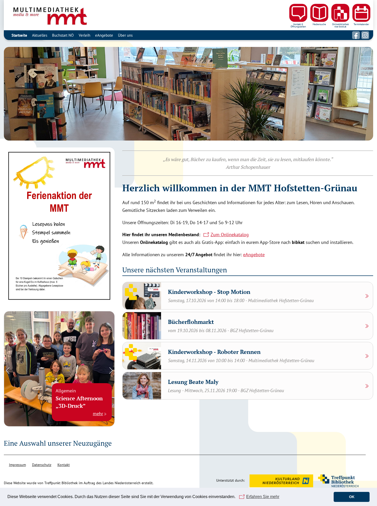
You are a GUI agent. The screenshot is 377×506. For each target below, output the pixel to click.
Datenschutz (41, 464)
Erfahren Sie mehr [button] (262, 496)
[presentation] (7, 370)
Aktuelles (39, 35)
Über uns (125, 35)
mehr (98, 413)
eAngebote (104, 35)
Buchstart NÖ (63, 35)
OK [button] (351, 497)
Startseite (19, 35)
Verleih (84, 35)
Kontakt (63, 464)
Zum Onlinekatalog (230, 234)
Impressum (17, 464)
